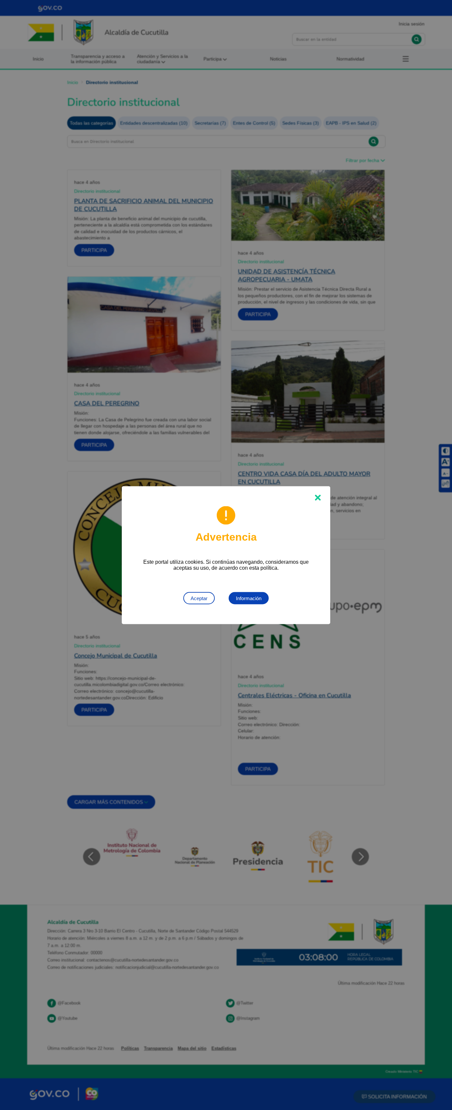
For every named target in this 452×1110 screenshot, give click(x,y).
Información (248, 598)
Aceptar (199, 598)
